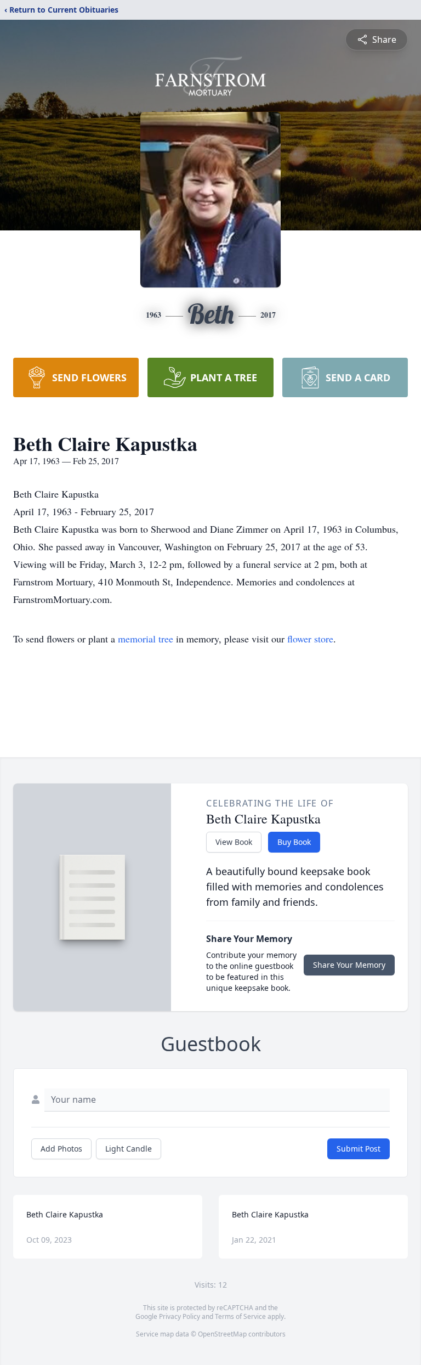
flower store (310, 638)
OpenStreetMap (222, 1334)
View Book (233, 842)
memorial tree (145, 638)
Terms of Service (240, 1316)
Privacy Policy (179, 1316)
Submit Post (358, 1148)
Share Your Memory (349, 965)
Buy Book (294, 842)
